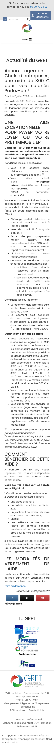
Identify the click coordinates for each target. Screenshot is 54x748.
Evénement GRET (27, 726)
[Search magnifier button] (28, 19)
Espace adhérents (42, 15)
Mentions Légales (13, 723)
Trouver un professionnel (27, 719)
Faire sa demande (15, 586)
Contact (28, 723)
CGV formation (42, 723)
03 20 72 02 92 (39, 7)
